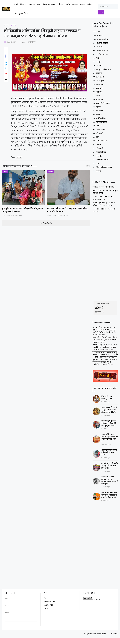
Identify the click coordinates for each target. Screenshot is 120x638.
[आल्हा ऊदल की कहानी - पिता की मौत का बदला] (96, 454)
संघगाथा (97, 92)
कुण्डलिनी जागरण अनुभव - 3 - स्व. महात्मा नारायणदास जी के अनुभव (109, 480)
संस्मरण (32, 4)
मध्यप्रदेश (98, 47)
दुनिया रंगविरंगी (100, 122)
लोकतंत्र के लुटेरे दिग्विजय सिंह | (104, 187)
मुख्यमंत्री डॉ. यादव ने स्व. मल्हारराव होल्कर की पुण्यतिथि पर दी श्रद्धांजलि (105, 362)
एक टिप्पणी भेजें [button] (45, 223)
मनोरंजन (98, 99)
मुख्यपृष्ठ (6, 25)
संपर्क (16, 4)
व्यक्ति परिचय (99, 118)
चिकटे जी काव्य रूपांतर (102, 167)
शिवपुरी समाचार (100, 43)
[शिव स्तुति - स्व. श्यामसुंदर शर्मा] (96, 399)
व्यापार (97, 171)
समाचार (13, 25)
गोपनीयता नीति (49, 601)
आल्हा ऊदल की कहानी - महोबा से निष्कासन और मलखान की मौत (109, 409)
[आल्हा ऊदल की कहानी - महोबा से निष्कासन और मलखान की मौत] (96, 411)
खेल (96, 137)
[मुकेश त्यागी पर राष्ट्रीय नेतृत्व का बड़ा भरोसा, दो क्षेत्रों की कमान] (68, 187)
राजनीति (98, 65)
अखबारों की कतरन (101, 103)
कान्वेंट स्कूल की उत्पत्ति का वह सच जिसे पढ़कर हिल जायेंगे (109, 465)
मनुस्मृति (97, 156)
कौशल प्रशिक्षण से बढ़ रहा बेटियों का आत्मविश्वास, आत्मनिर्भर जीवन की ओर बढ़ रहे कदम (105, 347)
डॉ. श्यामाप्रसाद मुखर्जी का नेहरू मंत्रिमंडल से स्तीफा (103, 198)
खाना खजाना (99, 129)
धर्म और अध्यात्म (72, 4)
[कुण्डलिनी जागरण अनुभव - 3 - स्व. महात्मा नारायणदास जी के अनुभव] (96, 482)
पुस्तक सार (98, 84)
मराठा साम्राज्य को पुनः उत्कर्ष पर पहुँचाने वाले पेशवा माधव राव (104, 204)
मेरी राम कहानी (100, 141)
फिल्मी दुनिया (99, 152)
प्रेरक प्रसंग (98, 77)
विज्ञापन (23, 4)
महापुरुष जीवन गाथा (102, 69)
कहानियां (98, 111)
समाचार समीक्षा (86, 4)
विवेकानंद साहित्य (101, 159)
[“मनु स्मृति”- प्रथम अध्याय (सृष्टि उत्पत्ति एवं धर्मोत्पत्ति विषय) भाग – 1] (96, 439)
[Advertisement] (106, 256)
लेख (38, 4)
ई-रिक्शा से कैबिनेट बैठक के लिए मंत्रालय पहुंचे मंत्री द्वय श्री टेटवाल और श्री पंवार (105, 354)
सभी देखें (88, 166)
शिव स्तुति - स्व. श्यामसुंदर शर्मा (106, 397)
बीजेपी (96, 107)
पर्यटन (97, 144)
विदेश (96, 96)
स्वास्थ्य (97, 126)
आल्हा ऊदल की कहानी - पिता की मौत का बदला (109, 452)
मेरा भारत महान (49, 4)
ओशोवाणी (98, 148)
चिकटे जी (98, 133)
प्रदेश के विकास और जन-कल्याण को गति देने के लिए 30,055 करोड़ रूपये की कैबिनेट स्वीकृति (104, 330)
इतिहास (60, 4)
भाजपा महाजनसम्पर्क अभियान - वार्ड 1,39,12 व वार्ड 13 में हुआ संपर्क (109, 495)
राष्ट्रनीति (98, 88)
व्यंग (96, 163)
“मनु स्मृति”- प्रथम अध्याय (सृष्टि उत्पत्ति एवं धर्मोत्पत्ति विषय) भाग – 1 (109, 437)
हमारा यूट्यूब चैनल (21, 13)
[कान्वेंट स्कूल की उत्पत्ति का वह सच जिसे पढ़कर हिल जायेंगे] (96, 467)
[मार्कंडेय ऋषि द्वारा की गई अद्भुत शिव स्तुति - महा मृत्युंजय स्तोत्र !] (96, 425)
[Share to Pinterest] (6, 73)
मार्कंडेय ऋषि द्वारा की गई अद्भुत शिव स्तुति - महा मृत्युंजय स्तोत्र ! (109, 423)
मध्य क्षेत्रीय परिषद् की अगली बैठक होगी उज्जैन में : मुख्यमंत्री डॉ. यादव (105, 338)
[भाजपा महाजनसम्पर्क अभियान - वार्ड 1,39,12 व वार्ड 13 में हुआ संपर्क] (96, 496)
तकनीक (97, 73)
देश (96, 58)
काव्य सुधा (98, 80)
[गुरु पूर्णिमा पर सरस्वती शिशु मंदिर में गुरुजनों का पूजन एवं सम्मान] (23, 187)
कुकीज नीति (48, 605)
